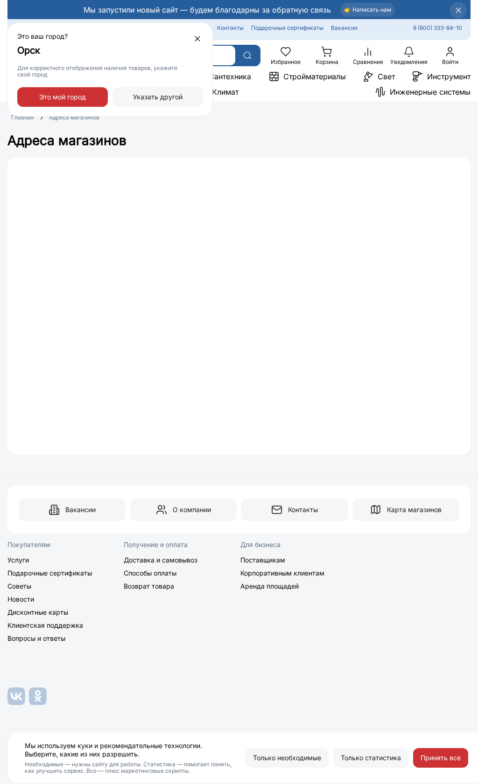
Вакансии (344, 27)
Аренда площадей (269, 586)
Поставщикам (262, 560)
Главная (22, 117)
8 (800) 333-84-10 (437, 27)
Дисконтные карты (37, 612)
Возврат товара (149, 586)
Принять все (441, 758)
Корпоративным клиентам (282, 573)
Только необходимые (287, 758)
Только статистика (371, 758)
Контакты (230, 27)
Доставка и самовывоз (160, 560)
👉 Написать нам (367, 9)
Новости (20, 599)
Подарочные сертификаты (287, 27)
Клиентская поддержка (45, 625)
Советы (19, 586)
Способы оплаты (150, 573)
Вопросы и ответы (36, 638)
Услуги (18, 560)
